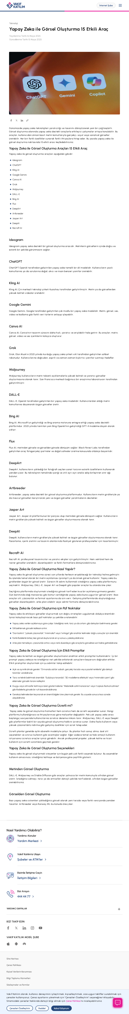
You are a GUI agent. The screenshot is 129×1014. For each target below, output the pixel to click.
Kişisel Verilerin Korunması (19, 971)
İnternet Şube (106, 5)
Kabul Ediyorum (61, 1008)
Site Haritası (13, 958)
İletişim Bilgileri (27, 878)
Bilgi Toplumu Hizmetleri (18, 978)
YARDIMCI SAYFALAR (17, 908)
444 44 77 (23, 896)
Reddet (42, 1008)
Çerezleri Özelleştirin (20, 1008)
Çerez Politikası (14, 965)
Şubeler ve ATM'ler (30, 859)
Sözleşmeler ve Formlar (18, 985)
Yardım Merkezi (27, 841)
